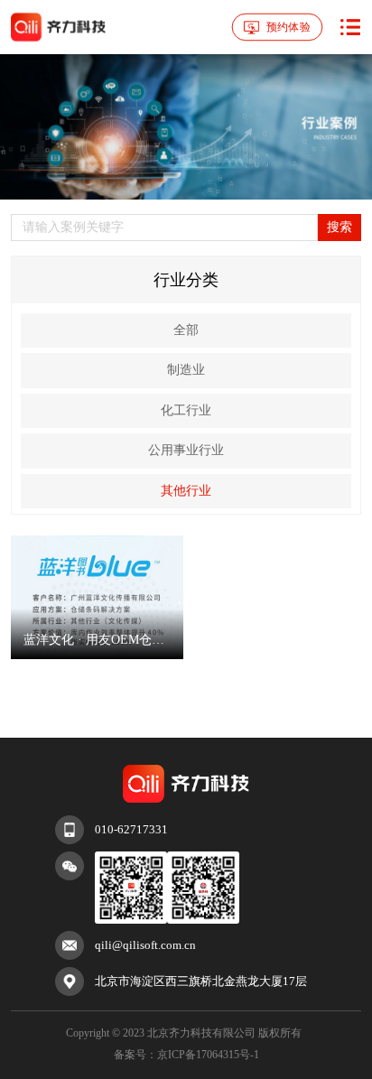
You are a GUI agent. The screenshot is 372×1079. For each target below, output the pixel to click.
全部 (186, 330)
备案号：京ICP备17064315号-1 (186, 1054)
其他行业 (186, 491)
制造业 (186, 370)
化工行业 (186, 410)
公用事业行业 (186, 450)
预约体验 (287, 26)
